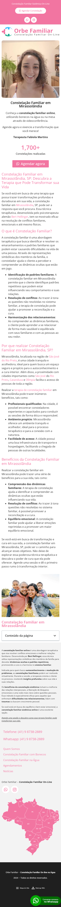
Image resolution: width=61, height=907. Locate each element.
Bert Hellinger (19, 216)
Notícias (8, 771)
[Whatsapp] (27, 20)
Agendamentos (12, 765)
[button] (55, 635)
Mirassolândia (24, 205)
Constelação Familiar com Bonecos (24, 754)
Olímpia (30, 380)
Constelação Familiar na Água (21, 760)
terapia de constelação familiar (33, 390)
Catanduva (16, 380)
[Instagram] (34, 20)
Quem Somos (11, 749)
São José (40, 376)
